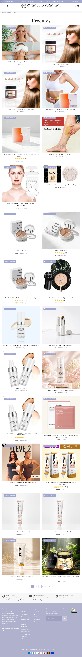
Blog (22, 638)
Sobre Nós (23, 611)
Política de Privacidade (24, 625)
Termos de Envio (25, 629)
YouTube (38, 622)
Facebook (38, 611)
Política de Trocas (25, 619)
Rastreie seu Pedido (26, 622)
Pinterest (38, 617)
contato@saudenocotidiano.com (10, 628)
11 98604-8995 (8, 631)
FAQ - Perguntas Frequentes (25, 635)
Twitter (37, 614)
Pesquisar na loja (25, 617)
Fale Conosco (24, 614)
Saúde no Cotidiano (6, 12)
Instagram (38, 619)
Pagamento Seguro (26, 631)
